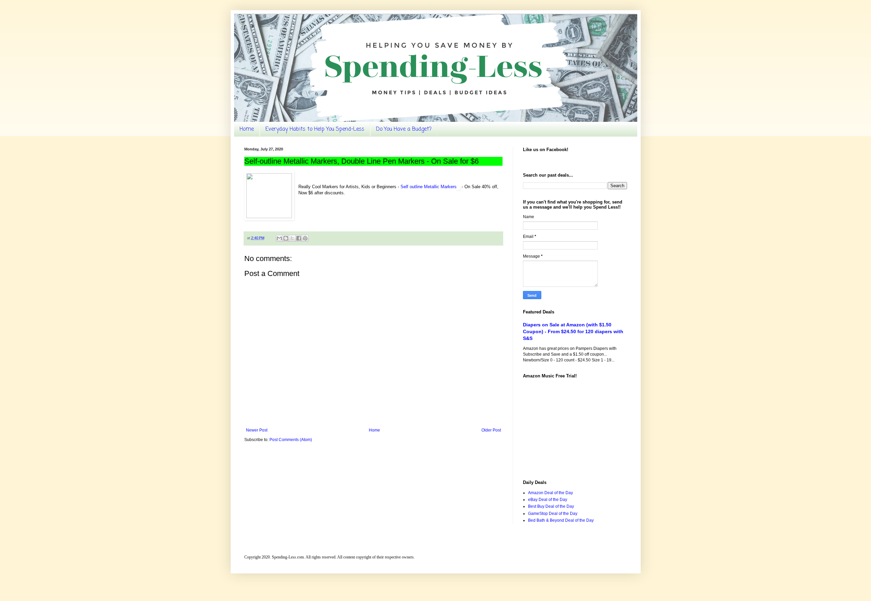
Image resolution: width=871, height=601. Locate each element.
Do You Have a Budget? (403, 129)
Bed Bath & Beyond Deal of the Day (561, 520)
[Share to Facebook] (298, 238)
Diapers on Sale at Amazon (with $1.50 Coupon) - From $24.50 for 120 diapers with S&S (573, 331)
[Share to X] (292, 238)
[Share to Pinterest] (305, 238)
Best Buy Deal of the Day (551, 506)
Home (247, 129)
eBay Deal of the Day (547, 499)
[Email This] (279, 238)
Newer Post (256, 430)
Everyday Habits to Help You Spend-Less (314, 129)
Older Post (491, 430)
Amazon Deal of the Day (550, 492)
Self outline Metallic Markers (428, 186)
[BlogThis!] (285, 238)
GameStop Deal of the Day (552, 513)
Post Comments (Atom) (290, 439)
